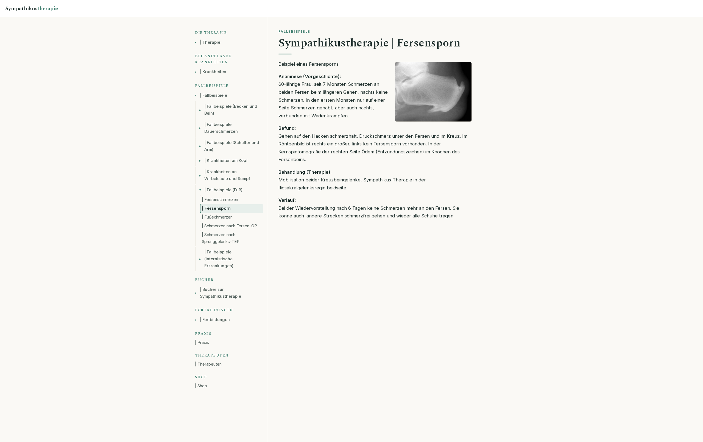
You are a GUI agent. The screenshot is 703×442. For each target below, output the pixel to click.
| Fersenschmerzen (220, 199)
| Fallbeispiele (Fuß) (223, 189)
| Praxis (202, 342)
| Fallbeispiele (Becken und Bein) (230, 110)
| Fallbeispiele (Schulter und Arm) (231, 146)
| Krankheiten (213, 71)
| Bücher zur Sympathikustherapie (220, 293)
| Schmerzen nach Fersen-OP (229, 225)
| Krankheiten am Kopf (226, 160)
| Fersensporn (216, 208)
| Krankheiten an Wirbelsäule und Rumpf (227, 175)
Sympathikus (31, 8)
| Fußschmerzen (217, 217)
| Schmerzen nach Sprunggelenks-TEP (220, 238)
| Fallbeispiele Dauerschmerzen (221, 128)
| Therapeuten (208, 364)
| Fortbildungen (215, 319)
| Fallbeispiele (213, 95)
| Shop (201, 385)
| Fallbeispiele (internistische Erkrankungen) (218, 259)
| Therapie (210, 42)
